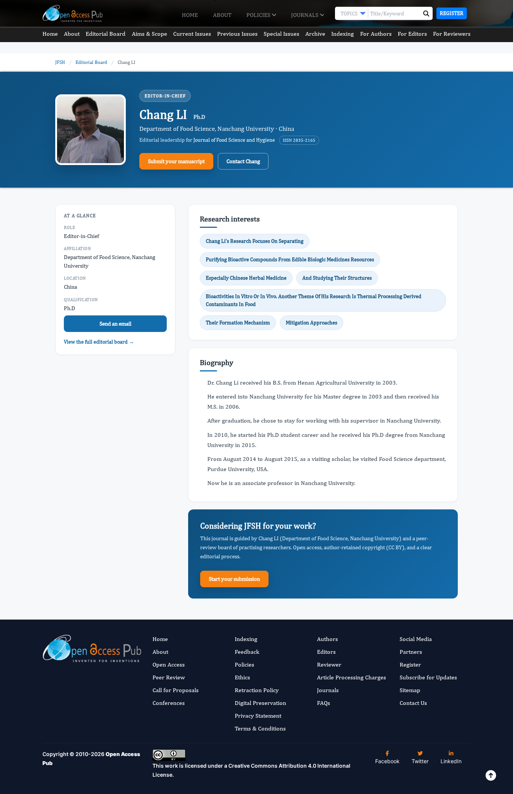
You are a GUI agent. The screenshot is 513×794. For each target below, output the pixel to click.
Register (451, 13)
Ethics (242, 677)
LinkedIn (451, 761)
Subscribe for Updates (428, 677)
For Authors (376, 33)
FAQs (323, 702)
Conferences (168, 702)
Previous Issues (237, 33)
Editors (326, 651)
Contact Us (413, 702)
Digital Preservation (260, 702)
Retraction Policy (257, 690)
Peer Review (168, 677)
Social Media (416, 638)
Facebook (387, 761)
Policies (259, 14)
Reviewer (329, 664)
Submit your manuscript (176, 161)
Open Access (168, 664)
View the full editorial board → (99, 342)
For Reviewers (452, 33)
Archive (315, 33)
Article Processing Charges (351, 677)
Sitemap (410, 690)
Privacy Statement (258, 715)
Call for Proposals (175, 690)
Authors (327, 638)
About (222, 14)
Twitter (420, 761)
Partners (411, 651)
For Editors (412, 33)
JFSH (60, 62)
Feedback (247, 651)
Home (190, 14)
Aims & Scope (149, 33)
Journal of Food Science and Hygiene (234, 140)
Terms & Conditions (260, 728)
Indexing (342, 33)
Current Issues (192, 33)
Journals (305, 14)
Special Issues (281, 33)
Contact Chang (243, 161)
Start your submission (234, 579)
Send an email (115, 323)
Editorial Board (105, 33)
